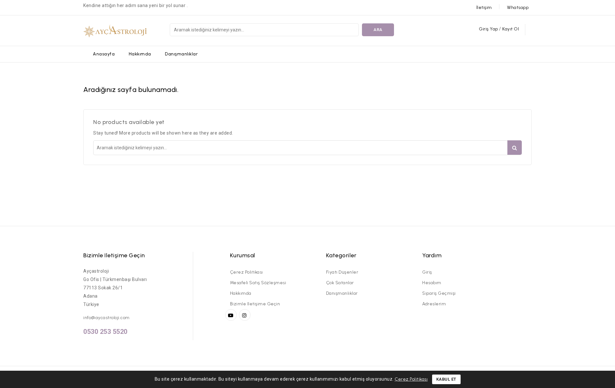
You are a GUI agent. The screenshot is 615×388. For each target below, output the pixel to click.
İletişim (484, 7)
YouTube (231, 315)
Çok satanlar (340, 282)
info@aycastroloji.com (106, 317)
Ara (377, 29)
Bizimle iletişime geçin (114, 255)
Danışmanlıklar (181, 54)
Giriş (427, 272)
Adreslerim (434, 304)
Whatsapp (518, 7)
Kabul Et (446, 379)
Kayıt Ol (510, 29)
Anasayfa (104, 54)
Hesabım (431, 282)
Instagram (245, 315)
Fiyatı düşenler (342, 272)
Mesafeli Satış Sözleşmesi (258, 282)
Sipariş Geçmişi (439, 293)
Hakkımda (140, 54)
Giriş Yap (489, 29)
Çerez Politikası (246, 272)
